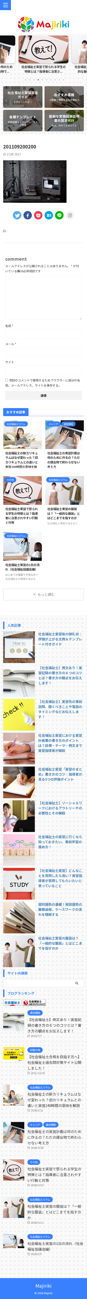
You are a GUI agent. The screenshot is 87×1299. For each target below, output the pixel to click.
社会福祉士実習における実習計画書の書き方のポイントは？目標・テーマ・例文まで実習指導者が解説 (60, 743)
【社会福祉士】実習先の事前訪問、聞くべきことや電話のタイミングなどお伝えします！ (60, 709)
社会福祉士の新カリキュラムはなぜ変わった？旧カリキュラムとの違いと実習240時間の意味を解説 (21, 462)
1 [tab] (25, 80)
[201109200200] (49, 215)
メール (10, 344)
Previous (4, 57)
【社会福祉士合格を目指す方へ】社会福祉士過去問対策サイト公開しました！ (54, 1062)
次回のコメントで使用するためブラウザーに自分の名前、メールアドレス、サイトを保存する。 (42, 382)
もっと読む (46, 594)
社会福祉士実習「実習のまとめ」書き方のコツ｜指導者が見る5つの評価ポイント (60, 774)
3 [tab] (34, 80)
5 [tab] (42, 80)
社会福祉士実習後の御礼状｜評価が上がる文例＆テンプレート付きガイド (60, 639)
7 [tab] (51, 80)
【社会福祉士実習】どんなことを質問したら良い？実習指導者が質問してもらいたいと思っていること (60, 878)
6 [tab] (47, 80)
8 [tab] (55, 80)
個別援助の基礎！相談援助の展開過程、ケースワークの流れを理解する (60, 909)
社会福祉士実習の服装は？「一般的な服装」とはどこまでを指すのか (63, 513)
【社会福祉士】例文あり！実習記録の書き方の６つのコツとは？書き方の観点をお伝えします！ (60, 675)
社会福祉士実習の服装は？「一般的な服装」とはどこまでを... (43, 69)
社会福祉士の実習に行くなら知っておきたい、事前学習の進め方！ (60, 841)
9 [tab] (59, 80)
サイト (9, 362)
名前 (9, 326)
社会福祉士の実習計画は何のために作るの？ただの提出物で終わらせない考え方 (63, 460)
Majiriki (43, 1285)
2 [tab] (30, 80)
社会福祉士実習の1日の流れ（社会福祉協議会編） (22, 567)
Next (83, 57)
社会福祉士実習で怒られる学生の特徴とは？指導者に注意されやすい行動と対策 (21, 516)
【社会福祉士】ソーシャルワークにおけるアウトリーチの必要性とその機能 (60, 808)
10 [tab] (63, 80)
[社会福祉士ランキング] (34, 1003)
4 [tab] (38, 80)
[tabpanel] (43, 55)
